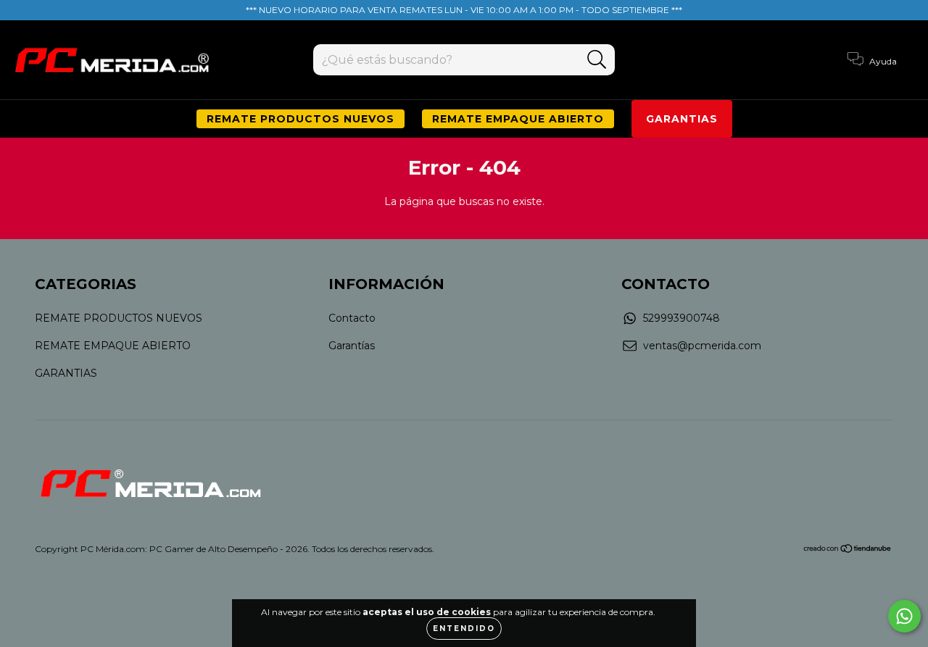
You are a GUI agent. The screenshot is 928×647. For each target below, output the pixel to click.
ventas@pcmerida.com (702, 345)
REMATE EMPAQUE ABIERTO (518, 118)
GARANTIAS (682, 118)
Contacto (352, 318)
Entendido (464, 628)
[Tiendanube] (848, 550)
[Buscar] (597, 60)
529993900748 (681, 318)
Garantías (351, 345)
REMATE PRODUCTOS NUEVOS (300, 118)
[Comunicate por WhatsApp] (904, 616)
